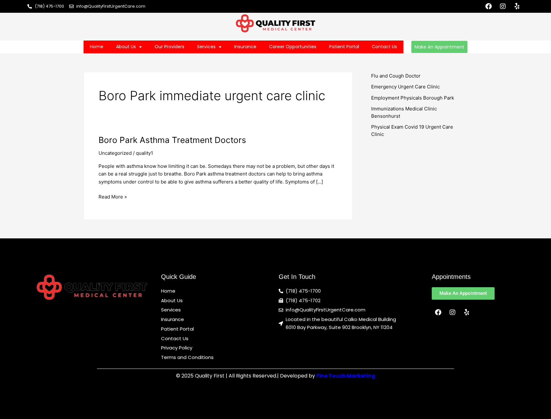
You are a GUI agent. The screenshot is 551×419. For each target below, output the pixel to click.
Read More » (113, 196)
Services (206, 46)
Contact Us (384, 46)
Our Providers (169, 46)
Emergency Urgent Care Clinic (405, 87)
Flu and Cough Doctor (396, 76)
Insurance (245, 46)
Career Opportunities (292, 46)
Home (96, 46)
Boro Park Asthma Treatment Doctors (172, 140)
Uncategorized (115, 153)
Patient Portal (344, 46)
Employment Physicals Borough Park (412, 98)
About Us (126, 46)
